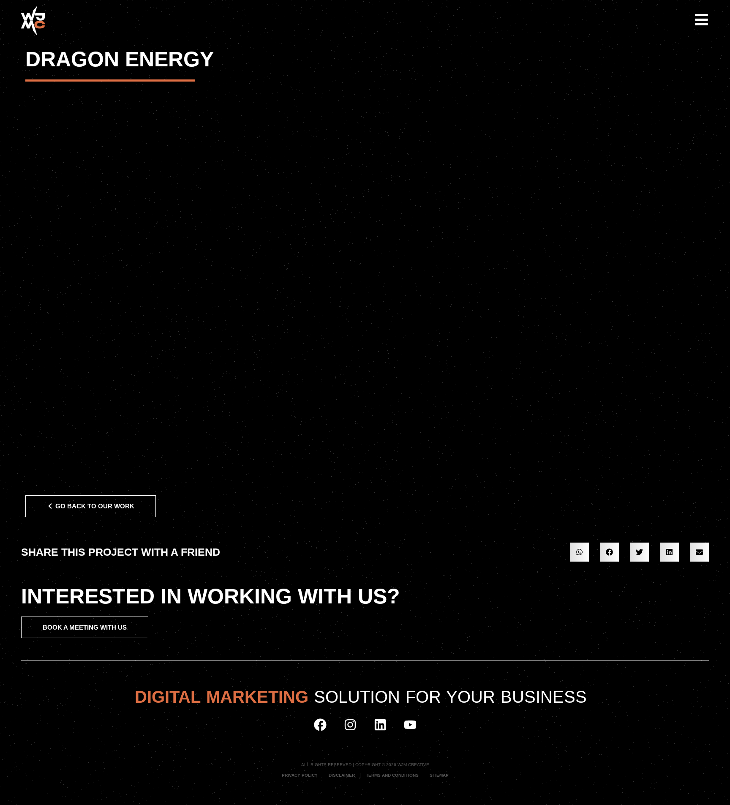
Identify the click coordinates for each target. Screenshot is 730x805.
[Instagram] (350, 724)
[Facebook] (320, 724)
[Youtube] (410, 724)
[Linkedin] (380, 724)
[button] (579, 552)
